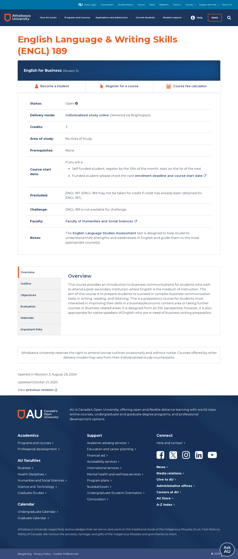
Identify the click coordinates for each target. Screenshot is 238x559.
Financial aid (96, 455)
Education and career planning (110, 449)
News (152, 4)
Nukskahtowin (125, 4)
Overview (28, 272)
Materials (27, 318)
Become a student (54, 86)
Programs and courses (34, 443)
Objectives (28, 295)
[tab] (39, 272)
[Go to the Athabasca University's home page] (18, 17)
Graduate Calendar (32, 518)
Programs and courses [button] (77, 17)
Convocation (107, 4)
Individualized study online (87, 115)
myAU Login (90, 4)
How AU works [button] (48, 17)
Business (24, 468)
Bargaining (24, 553)
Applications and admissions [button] (112, 17)
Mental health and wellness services (114, 474)
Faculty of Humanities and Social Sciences (99, 221)
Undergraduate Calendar (37, 512)
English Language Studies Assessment (105, 233)
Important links (31, 329)
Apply (215, 17)
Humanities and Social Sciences (41, 480)
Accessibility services (102, 461)
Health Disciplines (31, 474)
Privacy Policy (42, 553)
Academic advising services (106, 443)
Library (141, 4)
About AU (227, 4)
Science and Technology (36, 487)
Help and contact (170, 443)
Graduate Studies (31, 493)
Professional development (37, 449)
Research (164, 4)
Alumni (177, 4)
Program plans (98, 480)
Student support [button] (172, 17)
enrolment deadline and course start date (168, 176)
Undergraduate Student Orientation (114, 493)
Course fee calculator (190, 86)
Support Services (207, 4)
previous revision (40, 390)
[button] (197, 17)
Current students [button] (145, 17)
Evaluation (28, 306)
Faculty (189, 4)
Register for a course (122, 86)
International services (103, 468)
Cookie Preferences (65, 553)
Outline (26, 283)
